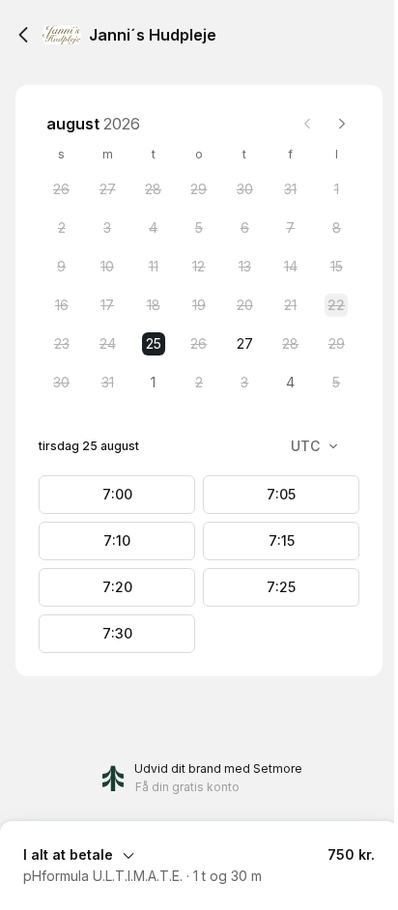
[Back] (23, 35)
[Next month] (342, 123)
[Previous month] (307, 123)
